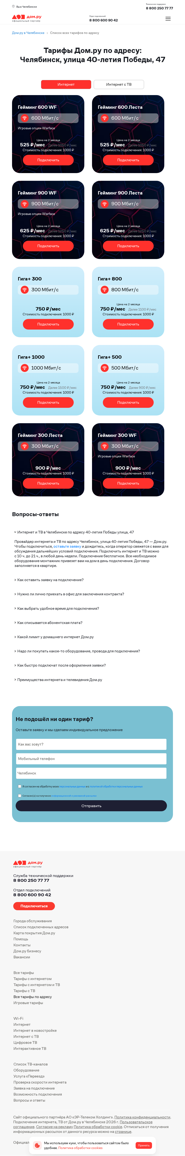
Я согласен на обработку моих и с (82, 786)
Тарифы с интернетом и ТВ (36, 984)
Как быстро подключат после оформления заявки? (61, 665)
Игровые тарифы (28, 1002)
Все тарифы (23, 972)
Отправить (91, 805)
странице (123, 1131)
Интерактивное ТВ (29, 1048)
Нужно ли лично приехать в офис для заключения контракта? (70, 594)
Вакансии (21, 957)
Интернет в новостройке (35, 1030)
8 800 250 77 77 (31, 880)
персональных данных (72, 786)
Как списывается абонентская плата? (49, 622)
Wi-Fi (18, 1018)
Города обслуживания (32, 920)
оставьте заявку (67, 546)
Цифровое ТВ (25, 1042)
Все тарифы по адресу (32, 996)
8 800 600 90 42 (103, 20)
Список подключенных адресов (40, 926)
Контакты (22, 945)
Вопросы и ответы (29, 1100)
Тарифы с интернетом (32, 978)
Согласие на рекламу (54, 1126)
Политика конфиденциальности (142, 1117)
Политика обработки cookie (98, 1126)
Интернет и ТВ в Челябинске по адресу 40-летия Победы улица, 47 (75, 532)
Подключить (48, 159)
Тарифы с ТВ (24, 990)
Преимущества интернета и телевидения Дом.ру (59, 679)
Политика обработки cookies (80, 1148)
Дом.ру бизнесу (27, 951)
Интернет (66, 84)
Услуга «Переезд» (29, 1076)
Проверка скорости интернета (39, 1082)
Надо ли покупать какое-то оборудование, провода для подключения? (78, 651)
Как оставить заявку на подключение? (50, 579)
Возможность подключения (37, 1094)
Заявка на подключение (34, 1088)
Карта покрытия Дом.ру (34, 932)
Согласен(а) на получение (59, 795)
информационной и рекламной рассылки (74, 795)
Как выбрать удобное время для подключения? (58, 608)
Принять (144, 1145)
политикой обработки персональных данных (116, 786)
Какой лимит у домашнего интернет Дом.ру (55, 636)
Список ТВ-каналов (30, 1064)
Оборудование (26, 1070)
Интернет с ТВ (119, 84)
